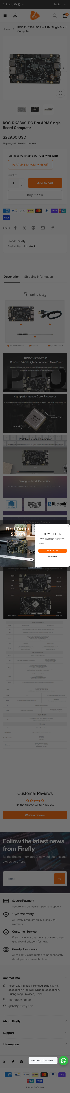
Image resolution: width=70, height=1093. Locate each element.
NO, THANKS (52, 556)
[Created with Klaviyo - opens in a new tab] (35, 568)
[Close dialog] (68, 526)
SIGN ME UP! (52, 551)
